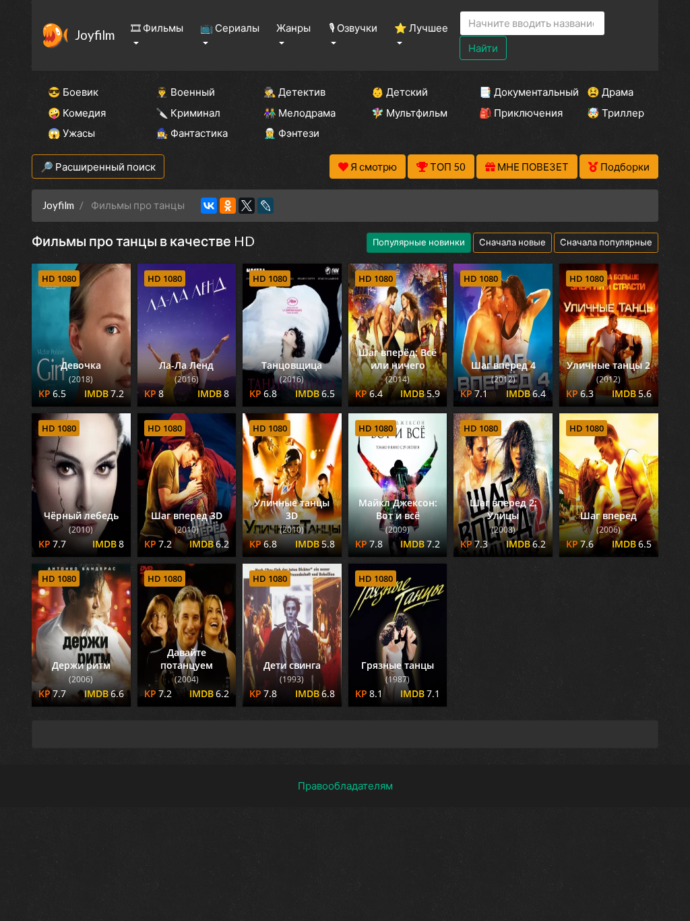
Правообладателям (345, 785)
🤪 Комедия (77, 113)
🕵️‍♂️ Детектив (294, 92)
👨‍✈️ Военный (185, 92)
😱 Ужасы (71, 133)
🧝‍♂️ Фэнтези (291, 133)
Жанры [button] (293, 28)
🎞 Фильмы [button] (157, 28)
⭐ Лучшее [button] (421, 28)
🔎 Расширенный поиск (98, 166)
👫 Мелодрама (299, 113)
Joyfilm (95, 34)
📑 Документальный (515, 92)
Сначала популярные (606, 242)
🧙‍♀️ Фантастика (191, 133)
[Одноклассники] (228, 206)
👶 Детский (399, 92)
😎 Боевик (73, 92)
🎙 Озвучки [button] (353, 28)
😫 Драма (610, 92)
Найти (483, 48)
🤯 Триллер (615, 113)
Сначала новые (512, 242)
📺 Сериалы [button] (229, 28)
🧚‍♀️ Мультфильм (407, 113)
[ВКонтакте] (209, 206)
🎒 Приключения (515, 113)
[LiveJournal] (265, 206)
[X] (247, 206)
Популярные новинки (419, 242)
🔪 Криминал (188, 113)
